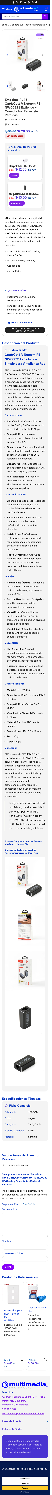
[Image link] (25, 1384)
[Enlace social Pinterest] (29, 2)
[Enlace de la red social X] (17, 2)
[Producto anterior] (46, 25)
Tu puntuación (10, 1204)
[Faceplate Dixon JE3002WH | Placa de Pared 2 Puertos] (13, 1294)
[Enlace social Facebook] (13, 2)
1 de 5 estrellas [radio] (23, 1204)
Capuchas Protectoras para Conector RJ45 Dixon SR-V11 (37, 1322)
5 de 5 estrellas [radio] (33, 1204)
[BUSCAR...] (45, 16)
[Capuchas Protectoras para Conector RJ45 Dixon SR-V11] (37, 1293)
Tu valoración (10, 1209)
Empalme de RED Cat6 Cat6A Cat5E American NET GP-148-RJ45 (24, 194)
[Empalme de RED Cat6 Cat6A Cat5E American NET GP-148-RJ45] (25, 188)
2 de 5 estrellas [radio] (26, 1204)
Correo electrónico (13, 1253)
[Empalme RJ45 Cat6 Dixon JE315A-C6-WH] (25, 160)
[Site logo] (26, 9)
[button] (7, 55)
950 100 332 (9, 1409)
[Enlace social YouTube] (25, 2)
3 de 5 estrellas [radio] (28, 1204)
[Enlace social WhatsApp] (32, 2)
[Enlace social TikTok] (36, 2)
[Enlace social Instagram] (21, 2)
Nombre (7, 1241)
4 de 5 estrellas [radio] (31, 1204)
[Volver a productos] (49, 25)
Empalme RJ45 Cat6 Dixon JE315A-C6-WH (23, 166)
